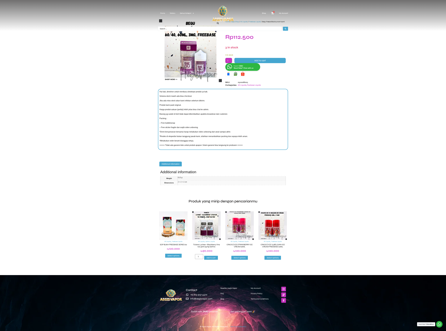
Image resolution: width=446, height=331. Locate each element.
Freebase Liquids (254, 85)
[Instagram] (283, 289)
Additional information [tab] (171, 164)
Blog (222, 299)
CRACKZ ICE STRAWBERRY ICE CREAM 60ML (240, 245)
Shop (264, 13)
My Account (283, 13)
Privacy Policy (256, 293)
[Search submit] (285, 29)
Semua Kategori (185, 13)
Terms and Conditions (260, 299)
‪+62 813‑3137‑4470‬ (198, 294)
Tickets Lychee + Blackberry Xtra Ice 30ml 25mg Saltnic (206, 245)
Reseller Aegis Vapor (228, 288)
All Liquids (242, 85)
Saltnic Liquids (210, 241)
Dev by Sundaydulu (238, 326)
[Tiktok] (283, 294)
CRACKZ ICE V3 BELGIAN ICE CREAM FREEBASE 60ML (273, 245)
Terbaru (172, 13)
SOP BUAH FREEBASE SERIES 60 (173, 244)
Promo (162, 13)
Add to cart (260, 60)
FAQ (222, 293)
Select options (173, 255)
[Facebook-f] (283, 300)
